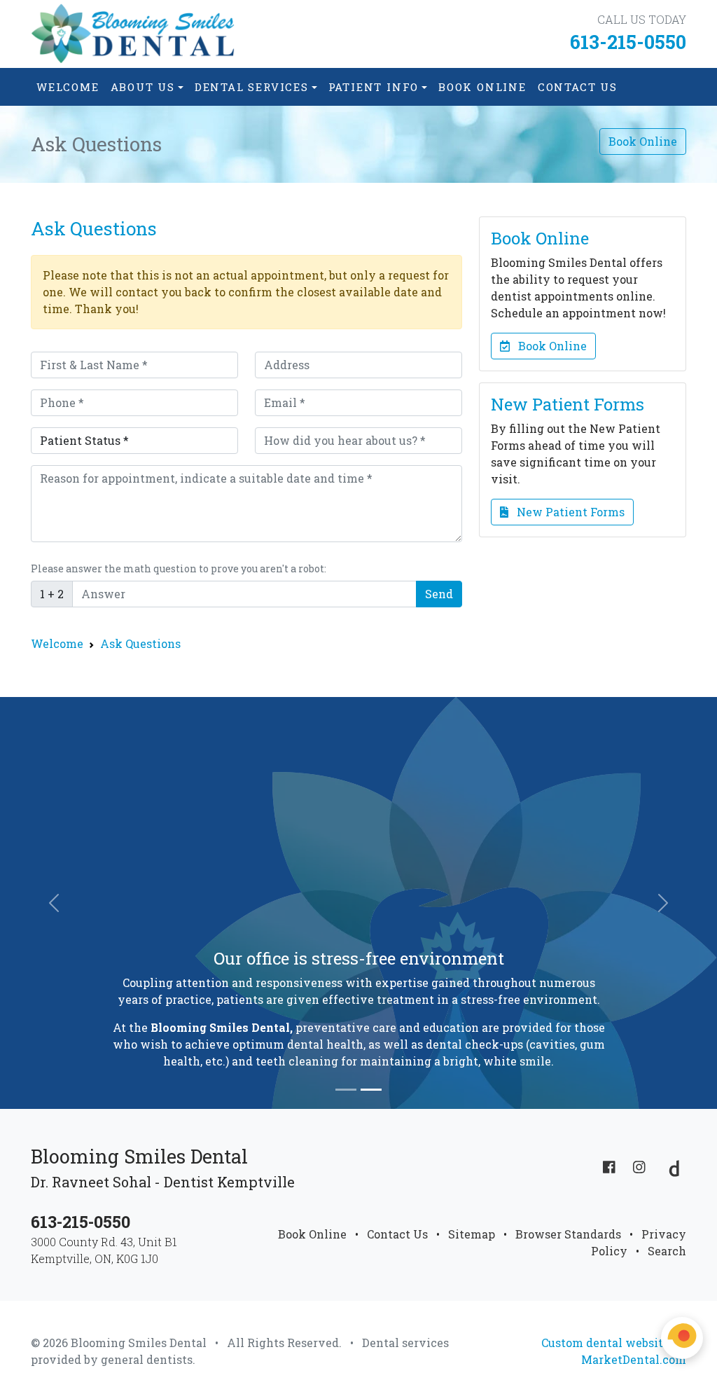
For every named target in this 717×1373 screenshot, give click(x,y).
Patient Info (373, 87)
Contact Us (578, 87)
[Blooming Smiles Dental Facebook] (609, 1166)
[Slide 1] (345, 1090)
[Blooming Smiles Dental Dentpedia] (670, 1166)
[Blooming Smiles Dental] (134, 34)
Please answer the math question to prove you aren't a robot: (178, 568)
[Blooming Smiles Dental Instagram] (639, 1166)
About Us (143, 87)
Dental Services (252, 87)
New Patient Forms (566, 511)
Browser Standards (568, 1234)
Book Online (482, 87)
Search (667, 1250)
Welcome (67, 87)
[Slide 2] (371, 1090)
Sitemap (471, 1234)
